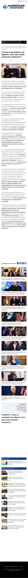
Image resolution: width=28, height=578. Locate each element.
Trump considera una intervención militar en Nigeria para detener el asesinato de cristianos (13, 278)
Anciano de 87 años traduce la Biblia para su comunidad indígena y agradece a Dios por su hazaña (17, 485)
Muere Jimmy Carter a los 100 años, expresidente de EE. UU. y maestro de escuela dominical (13, 398)
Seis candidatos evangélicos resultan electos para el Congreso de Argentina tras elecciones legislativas (13, 308)
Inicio (2, 46)
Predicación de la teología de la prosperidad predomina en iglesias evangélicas (17, 491)
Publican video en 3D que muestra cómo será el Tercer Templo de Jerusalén (17, 521)
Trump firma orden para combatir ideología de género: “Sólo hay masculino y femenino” (13, 383)
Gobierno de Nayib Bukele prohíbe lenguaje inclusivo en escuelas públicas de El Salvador (12, 293)
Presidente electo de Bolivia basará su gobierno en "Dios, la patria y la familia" (11, 323)
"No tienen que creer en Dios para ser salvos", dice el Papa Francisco (17, 514)
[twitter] (23, 1)
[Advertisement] (14, 25)
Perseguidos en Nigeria (16, 46)
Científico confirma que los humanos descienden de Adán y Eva (16, 479)
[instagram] (21, 1)
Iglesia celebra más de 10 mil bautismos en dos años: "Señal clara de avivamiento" (16, 527)
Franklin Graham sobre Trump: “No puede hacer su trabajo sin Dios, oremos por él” (13, 352)
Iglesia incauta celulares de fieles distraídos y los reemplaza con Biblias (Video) (16, 509)
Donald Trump (7, 46)
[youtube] (26, 1)
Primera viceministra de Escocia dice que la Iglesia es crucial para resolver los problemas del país (12, 368)
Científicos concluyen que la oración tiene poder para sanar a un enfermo (17, 463)
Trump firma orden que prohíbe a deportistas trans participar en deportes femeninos (13, 338)
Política (23, 46)
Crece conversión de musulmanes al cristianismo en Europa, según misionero (17, 497)
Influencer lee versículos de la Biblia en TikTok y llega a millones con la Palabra (16, 503)
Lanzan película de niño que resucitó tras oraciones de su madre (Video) (15, 472)
